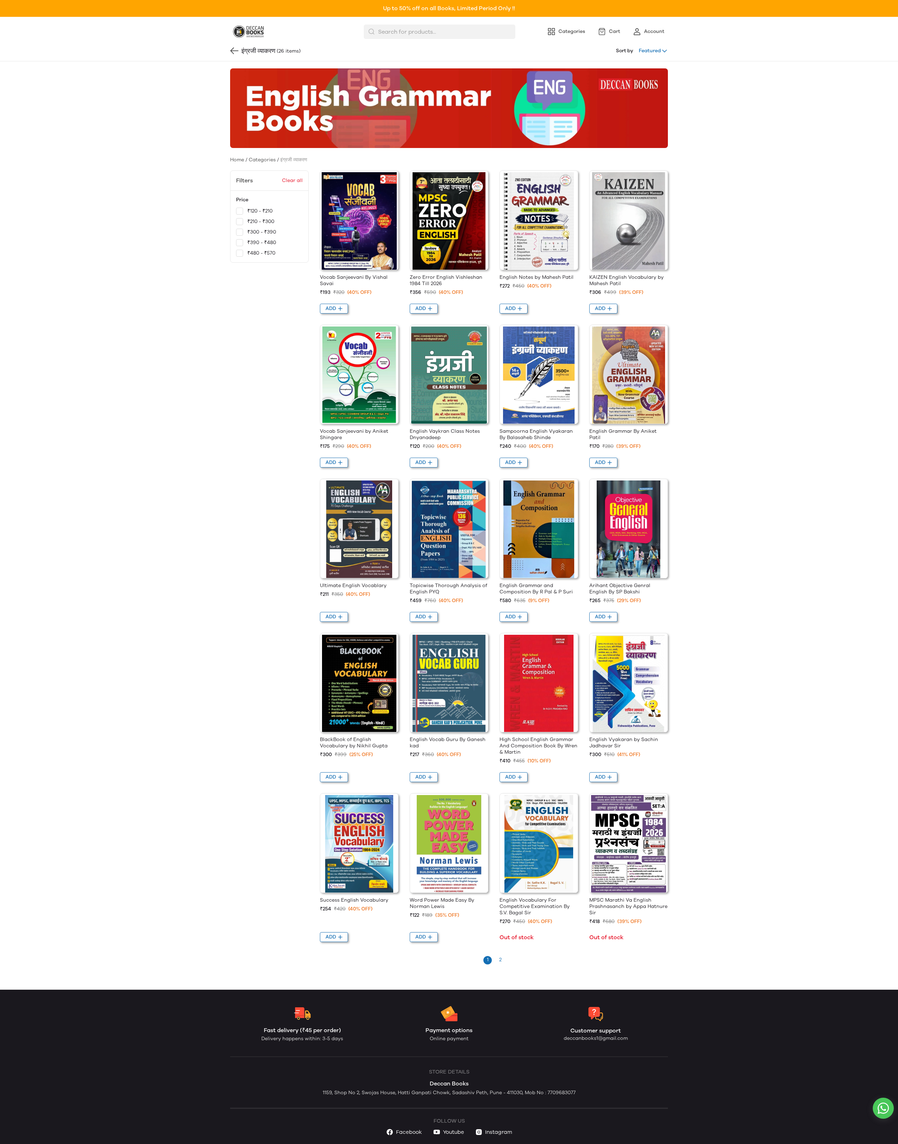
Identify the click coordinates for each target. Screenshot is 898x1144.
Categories (262, 160)
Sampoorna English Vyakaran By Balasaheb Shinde (536, 434)
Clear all (292, 180)
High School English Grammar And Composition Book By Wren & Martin (538, 745)
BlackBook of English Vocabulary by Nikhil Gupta (354, 742)
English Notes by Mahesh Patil (537, 277)
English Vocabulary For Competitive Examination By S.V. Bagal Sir (535, 906)
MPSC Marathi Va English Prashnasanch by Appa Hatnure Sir (628, 906)
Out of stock (517, 937)
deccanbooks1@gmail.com (596, 1038)
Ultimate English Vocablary (353, 585)
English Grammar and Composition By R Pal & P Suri (536, 589)
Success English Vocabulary (354, 900)
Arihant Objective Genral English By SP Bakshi (619, 589)
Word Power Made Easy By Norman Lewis (442, 903)
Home (237, 160)
